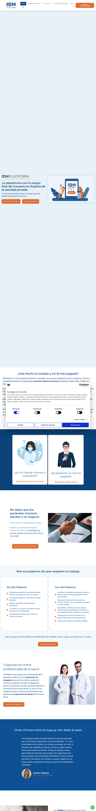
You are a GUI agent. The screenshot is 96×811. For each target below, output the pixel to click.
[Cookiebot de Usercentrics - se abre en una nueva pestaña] (80, 385)
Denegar (20, 425)
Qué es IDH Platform (34, 3)
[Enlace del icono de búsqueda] (23, 7)
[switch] (37, 412)
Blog (72, 3)
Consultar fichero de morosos (30, 481)
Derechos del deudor (61, 3)
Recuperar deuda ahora (66, 482)
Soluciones (46, 3)
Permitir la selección (48, 425)
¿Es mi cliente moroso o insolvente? (30, 474)
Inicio (23, 3)
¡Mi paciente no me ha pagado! (66, 474)
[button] (71, 189)
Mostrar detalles (79, 419)
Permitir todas (75, 425)
